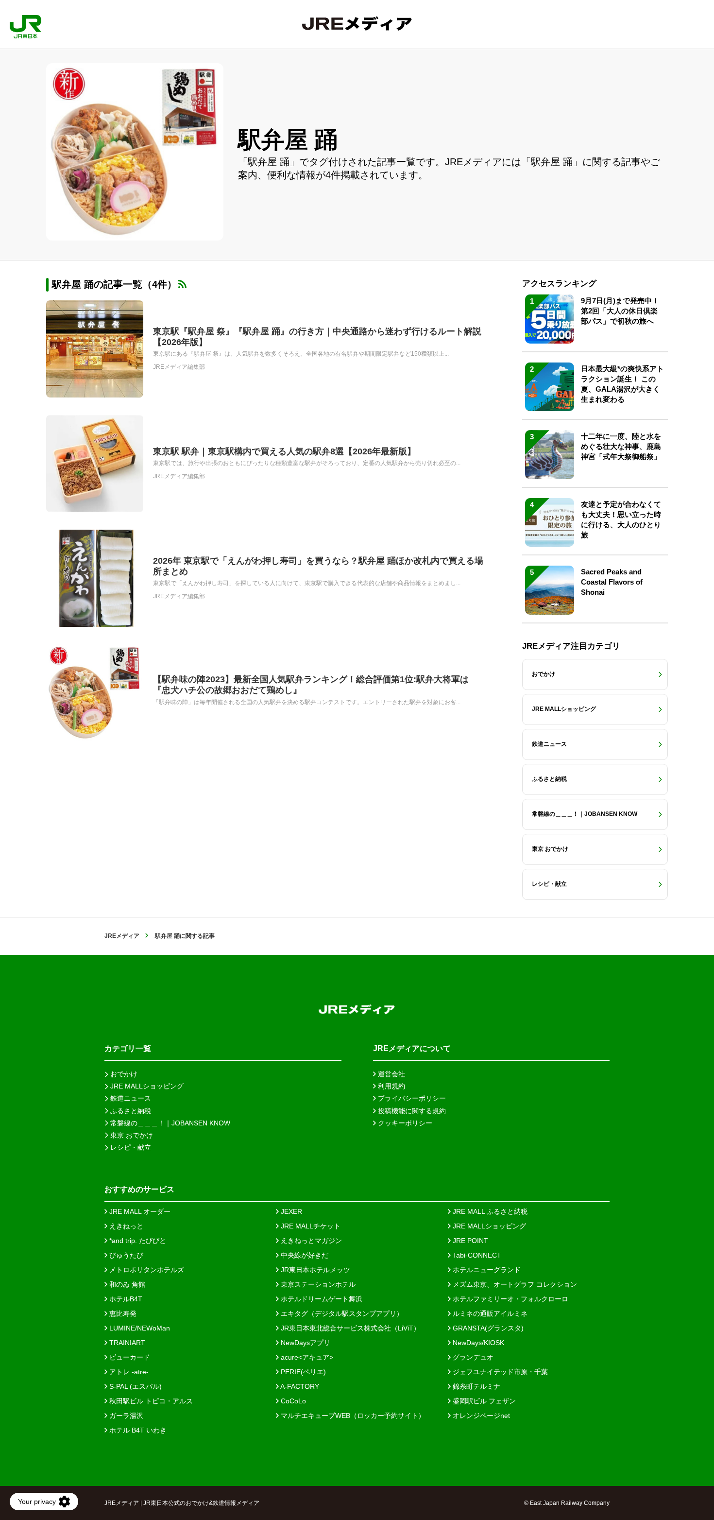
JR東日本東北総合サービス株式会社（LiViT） (349, 1328)
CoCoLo (292, 1401)
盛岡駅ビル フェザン (483, 1401)
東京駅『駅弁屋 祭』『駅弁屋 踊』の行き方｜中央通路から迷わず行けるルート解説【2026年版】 (317, 337)
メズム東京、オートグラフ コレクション (514, 1284)
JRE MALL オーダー (138, 1211)
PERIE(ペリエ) (302, 1371)
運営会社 (390, 1074)
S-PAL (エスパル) (134, 1386)
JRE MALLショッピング (488, 1226)
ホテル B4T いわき (137, 1430)
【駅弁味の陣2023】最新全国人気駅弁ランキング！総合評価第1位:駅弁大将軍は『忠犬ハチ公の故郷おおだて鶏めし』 (311, 684)
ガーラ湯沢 (125, 1415)
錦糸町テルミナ (475, 1386)
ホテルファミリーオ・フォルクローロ (509, 1298)
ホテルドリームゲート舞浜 (320, 1298)
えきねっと (125, 1226)
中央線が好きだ (303, 1255)
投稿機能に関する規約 (411, 1111)
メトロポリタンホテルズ (145, 1269)
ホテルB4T (124, 1298)
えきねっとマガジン (310, 1240)
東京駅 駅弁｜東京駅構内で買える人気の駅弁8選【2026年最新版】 (284, 451)
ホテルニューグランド (486, 1269)
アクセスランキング (559, 283)
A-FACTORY (299, 1386)
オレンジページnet (480, 1415)
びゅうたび (125, 1255)
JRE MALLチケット (309, 1226)
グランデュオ (472, 1357)
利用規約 (390, 1086)
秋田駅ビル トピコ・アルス (150, 1401)
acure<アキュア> (306, 1357)
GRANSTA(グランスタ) (487, 1328)
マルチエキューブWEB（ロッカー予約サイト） (352, 1415)
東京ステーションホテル (317, 1284)
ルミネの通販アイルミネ (489, 1313)
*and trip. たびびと (136, 1240)
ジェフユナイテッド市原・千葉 (499, 1371)
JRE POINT (469, 1240)
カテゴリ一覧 (127, 1048)
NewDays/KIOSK (477, 1342)
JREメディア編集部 (179, 366)
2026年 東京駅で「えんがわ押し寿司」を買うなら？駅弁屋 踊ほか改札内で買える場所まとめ (318, 566)
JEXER (290, 1211)
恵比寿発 (121, 1313)
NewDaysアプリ (304, 1342)
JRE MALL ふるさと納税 (489, 1211)
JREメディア (121, 936)
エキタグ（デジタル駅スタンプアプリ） (341, 1313)
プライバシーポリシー (411, 1098)
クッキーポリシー (404, 1123)
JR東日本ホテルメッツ (314, 1269)
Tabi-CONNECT (476, 1255)
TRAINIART (126, 1342)
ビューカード (128, 1357)
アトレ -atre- (128, 1371)
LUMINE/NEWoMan (138, 1328)
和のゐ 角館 (126, 1284)
